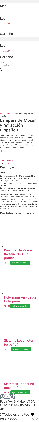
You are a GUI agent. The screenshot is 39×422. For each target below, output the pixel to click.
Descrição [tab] (8, 163)
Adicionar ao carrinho (10, 160)
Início (2, 114)
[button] (19, 1)
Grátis (8, 114)
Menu (4, 6)
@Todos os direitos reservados (14, 416)
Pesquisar (3, 62)
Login (4, 18)
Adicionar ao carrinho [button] (20, 263)
